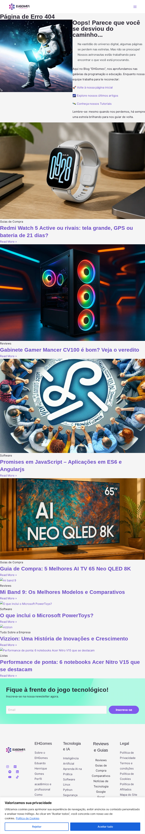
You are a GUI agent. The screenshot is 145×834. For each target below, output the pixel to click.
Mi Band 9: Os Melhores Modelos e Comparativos (62, 592)
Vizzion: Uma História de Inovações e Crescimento (64, 639)
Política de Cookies (27, 818)
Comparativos (101, 776)
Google (101, 791)
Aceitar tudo (105, 826)
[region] (72, 815)
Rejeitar (36, 826)
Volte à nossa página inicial (95, 87)
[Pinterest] (15, 766)
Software (69, 779)
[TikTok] (17, 777)
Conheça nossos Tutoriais (94, 103)
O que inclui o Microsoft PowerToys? (46, 615)
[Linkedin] (17, 771)
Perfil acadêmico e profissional (43, 784)
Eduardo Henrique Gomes (41, 768)
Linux (66, 784)
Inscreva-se (124, 710)
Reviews (101, 760)
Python (67, 790)
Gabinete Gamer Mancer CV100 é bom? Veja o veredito (69, 350)
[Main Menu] (135, 7)
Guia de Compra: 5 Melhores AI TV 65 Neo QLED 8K (65, 569)
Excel (101, 797)
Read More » (8, 241)
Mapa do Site (128, 794)
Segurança (70, 795)
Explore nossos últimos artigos (97, 95)
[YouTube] (9, 777)
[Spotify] (9, 771)
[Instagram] (7, 766)
